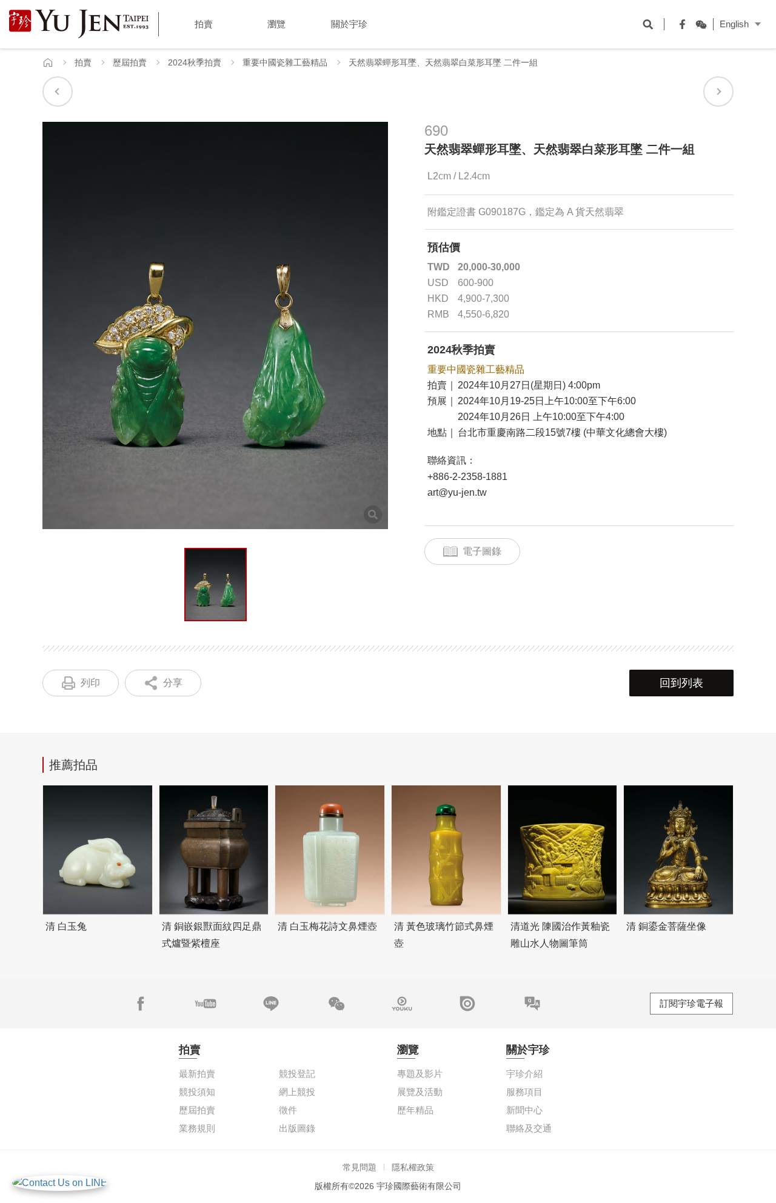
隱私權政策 (413, 1167)
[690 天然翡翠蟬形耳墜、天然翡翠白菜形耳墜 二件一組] (215, 585)
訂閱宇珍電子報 (691, 1003)
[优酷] (402, 1003)
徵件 (288, 1110)
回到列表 (681, 683)
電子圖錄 (482, 551)
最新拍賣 (197, 1073)
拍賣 (83, 62)
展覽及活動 (420, 1092)
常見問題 (359, 1167)
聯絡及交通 (529, 1128)
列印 (90, 683)
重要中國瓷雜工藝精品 (284, 62)
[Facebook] (680, 24)
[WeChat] (698, 24)
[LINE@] (271, 1003)
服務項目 (524, 1092)
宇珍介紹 (524, 1073)
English (734, 24)
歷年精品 (415, 1110)
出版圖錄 (297, 1128)
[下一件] (718, 91)
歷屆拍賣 (130, 62)
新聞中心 (524, 1110)
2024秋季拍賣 (194, 62)
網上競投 (297, 1092)
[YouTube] (205, 1003)
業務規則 (197, 1128)
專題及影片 (420, 1073)
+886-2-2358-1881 (467, 477)
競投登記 (297, 1073)
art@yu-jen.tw (457, 492)
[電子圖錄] (467, 1003)
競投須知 (197, 1092)
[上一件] (57, 91)
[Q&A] (532, 1003)
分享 (172, 683)
